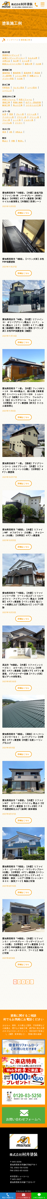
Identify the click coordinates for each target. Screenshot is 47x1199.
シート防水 (32, 87)
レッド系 (17, 120)
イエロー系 (28, 120)
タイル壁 (25, 61)
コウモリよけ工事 (33, 105)
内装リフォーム (9, 99)
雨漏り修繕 (18, 102)
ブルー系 (6, 120)
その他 (38, 64)
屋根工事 (6, 102)
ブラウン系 (21, 117)
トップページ (12, 40)
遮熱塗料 (27, 73)
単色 (4, 132)
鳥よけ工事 (18, 105)
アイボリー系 (8, 117)
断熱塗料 (17, 73)
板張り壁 (28, 64)
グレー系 (20, 114)
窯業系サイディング (10, 55)
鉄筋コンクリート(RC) (12, 64)
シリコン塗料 (20, 76)
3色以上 (18, 132)
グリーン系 (34, 117)
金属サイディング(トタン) (13, 58)
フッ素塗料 (7, 76)
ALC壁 (16, 61)
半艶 (13, 141)
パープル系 (7, 123)
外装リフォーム (25, 99)
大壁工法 (6, 61)
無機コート (34, 76)
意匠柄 (37, 73)
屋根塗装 (6, 73)
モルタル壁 (32, 58)
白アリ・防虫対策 (33, 102)
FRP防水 (6, 87)
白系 (4, 114)
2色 (10, 132)
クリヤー (19, 123)
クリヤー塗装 (8, 78)
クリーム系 (31, 114)
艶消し (21, 141)
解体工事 (6, 105)
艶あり (5, 141)
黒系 (11, 114)
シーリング (7, 90)
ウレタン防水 (18, 87)
